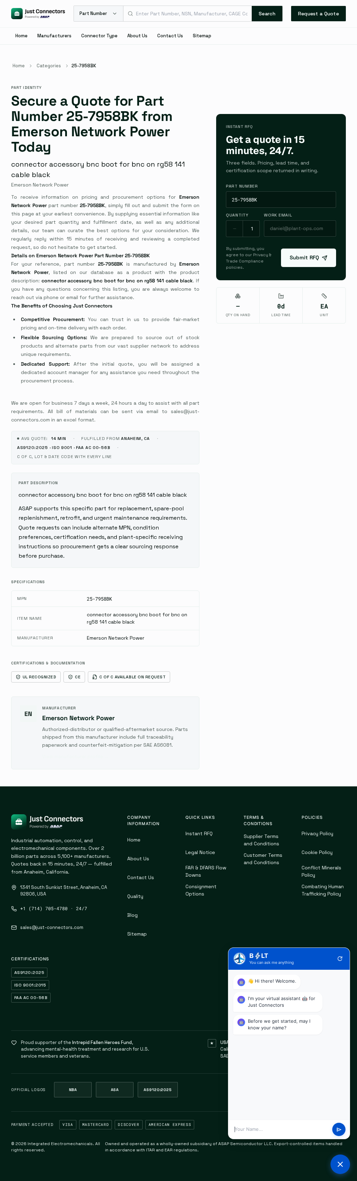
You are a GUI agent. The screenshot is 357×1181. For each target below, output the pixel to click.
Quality (135, 896)
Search (267, 13)
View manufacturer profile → (75, 756)
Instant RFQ (199, 833)
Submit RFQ (304, 257)
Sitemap (202, 36)
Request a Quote (318, 13)
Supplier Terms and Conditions (261, 840)
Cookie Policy (317, 852)
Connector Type (99, 36)
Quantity (237, 215)
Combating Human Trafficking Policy (323, 890)
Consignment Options (201, 890)
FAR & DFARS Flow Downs (205, 871)
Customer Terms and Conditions (263, 859)
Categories (49, 66)
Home (21, 36)
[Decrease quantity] (234, 229)
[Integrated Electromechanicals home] (38, 13)
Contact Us (170, 36)
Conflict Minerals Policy (321, 871)
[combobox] (187, 13)
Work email (278, 215)
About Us (137, 36)
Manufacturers (54, 36)
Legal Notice (200, 852)
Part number (242, 186)
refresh (339, 958)
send (339, 1129)
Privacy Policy (317, 833)
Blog (132, 915)
